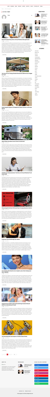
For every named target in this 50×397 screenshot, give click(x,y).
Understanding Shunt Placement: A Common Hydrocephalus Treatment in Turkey (44, 41)
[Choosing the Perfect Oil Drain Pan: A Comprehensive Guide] (17, 199)
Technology (36, 6)
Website (36, 94)
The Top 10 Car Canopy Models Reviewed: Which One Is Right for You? (17, 74)
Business (12, 6)
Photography (37, 83)
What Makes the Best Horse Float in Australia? (13, 141)
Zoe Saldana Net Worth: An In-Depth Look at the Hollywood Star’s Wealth (16, 271)
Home (8, 6)
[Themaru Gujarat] (25, 2)
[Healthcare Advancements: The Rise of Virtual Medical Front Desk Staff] (17, 164)
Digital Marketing (37, 58)
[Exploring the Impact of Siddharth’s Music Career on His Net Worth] (17, 98)
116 (14, 354)
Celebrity (36, 55)
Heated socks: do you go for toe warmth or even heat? (44, 16)
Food (36, 71)
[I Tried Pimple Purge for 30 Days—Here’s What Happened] (37, 35)
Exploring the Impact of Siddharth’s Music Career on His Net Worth (17, 108)
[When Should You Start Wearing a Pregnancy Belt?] (37, 22)
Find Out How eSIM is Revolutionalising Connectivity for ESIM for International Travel (16, 304)
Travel (41, 6)
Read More (4, 54)
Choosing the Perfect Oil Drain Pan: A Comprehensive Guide (17, 208)
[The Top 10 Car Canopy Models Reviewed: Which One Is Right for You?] (17, 64)
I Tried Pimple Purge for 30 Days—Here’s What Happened (44, 34)
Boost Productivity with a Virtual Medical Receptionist (15, 39)
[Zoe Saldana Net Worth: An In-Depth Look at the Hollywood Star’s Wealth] (17, 262)
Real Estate (36, 85)
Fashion (19, 6)
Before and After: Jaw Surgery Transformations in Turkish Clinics (44, 28)
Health (31, 6)
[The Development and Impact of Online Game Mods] (17, 327)
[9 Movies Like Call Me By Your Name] (17, 230)
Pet (35, 82)
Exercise (36, 63)
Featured (36, 66)
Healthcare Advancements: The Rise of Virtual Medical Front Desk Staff (17, 173)
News (16, 6)
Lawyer (23, 6)
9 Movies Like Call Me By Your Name (11, 239)
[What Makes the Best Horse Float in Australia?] (17, 132)
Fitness (36, 69)
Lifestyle (27, 6)
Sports (36, 88)
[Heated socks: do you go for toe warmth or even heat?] (37, 15)
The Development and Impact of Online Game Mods (14, 336)
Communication (37, 57)
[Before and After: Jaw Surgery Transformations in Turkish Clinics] (37, 28)
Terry (9, 15)
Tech (36, 90)
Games (36, 72)
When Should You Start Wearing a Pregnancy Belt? (44, 22)
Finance (36, 68)
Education (36, 60)
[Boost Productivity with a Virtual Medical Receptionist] (17, 31)
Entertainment (37, 61)
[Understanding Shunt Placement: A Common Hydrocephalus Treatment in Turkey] (37, 41)
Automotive (37, 50)
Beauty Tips (37, 52)
